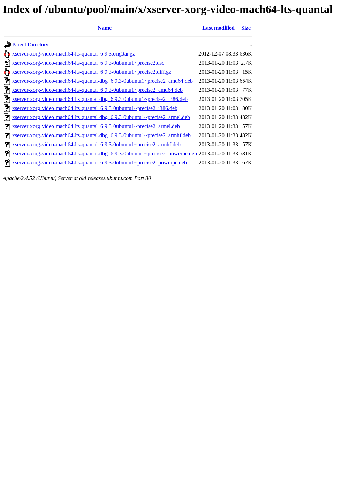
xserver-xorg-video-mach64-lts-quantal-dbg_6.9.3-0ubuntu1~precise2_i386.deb (100, 99)
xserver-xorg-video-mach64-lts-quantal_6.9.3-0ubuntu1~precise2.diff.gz (91, 72)
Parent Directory (30, 44)
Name (105, 28)
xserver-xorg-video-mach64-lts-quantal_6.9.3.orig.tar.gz (73, 54)
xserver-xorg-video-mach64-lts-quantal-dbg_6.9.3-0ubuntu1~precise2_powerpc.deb (104, 153)
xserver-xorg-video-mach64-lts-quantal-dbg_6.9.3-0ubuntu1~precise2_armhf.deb (101, 135)
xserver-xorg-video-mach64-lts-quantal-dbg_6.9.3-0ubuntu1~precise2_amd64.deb (102, 81)
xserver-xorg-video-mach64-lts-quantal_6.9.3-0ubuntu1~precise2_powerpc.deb (99, 163)
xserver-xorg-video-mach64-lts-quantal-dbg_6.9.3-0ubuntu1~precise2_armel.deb (101, 117)
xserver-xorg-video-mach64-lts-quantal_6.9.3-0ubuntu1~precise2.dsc (88, 63)
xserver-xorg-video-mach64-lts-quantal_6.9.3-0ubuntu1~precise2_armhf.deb (96, 144)
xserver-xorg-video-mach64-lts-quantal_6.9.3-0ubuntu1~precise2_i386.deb (94, 108)
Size (246, 28)
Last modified (218, 28)
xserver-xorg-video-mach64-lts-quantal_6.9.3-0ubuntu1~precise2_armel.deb (96, 126)
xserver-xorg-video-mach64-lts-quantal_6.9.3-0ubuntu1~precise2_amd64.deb (97, 90)
